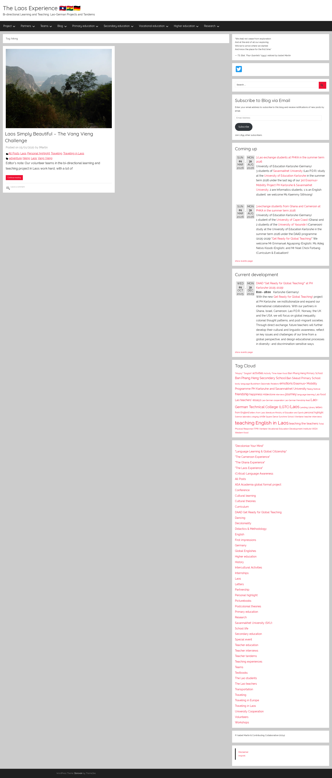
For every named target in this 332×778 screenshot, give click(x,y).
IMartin (43, 147)
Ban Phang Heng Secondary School (260, 378)
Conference (242, 490)
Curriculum (242, 506)
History (239, 562)
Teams (44, 26)
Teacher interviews (246, 650)
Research (210, 26)
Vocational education (152, 26)
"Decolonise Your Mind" (249, 445)
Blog (60, 26)
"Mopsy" (239, 373)
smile (262, 416)
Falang (310, 389)
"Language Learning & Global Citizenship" (261, 451)
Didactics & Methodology (251, 528)
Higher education (184, 26)
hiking (26, 158)
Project (7, 26)
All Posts (13, 153)
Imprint (241, 755)
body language (242, 384)
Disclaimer (243, 752)
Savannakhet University (288, 170)
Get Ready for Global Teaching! (292, 238)
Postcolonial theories (248, 606)
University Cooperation (249, 711)
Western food (241, 432)
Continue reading (14, 177)
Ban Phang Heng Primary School (305, 373)
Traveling (56, 153)
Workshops (242, 722)
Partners (26, 26)
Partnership (242, 589)
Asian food (282, 373)
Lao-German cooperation (273, 400)
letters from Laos (257, 412)
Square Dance (272, 416)
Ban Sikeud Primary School (303, 378)
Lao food (320, 394)
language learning (306, 394)
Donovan (78, 773)
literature (270, 412)
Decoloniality (243, 523)
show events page (244, 261)
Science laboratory (243, 416)
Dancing (240, 517)
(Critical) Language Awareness (254, 473)
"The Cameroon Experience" (252, 456)
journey (291, 394)
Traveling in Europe (247, 700)
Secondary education (117, 26)
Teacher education (246, 645)
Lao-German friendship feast (297, 400)
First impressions (245, 540)
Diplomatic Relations (270, 384)
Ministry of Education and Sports (289, 412)
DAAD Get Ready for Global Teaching (258, 512)
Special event (243, 639)
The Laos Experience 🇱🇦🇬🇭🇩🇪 (42, 8)
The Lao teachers (246, 683)
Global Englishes (245, 550)
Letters (239, 584)
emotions (286, 383)
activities (257, 373)
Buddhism (255, 384)
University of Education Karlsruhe (285, 175)
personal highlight (313, 412)
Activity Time (270, 373)
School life (241, 628)
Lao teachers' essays (248, 400)
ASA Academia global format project (258, 484)
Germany (241, 545)
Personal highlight (38, 153)
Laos (23, 153)
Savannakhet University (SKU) (253, 622)
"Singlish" (247, 373)
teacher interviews (313, 416)
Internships (242, 573)
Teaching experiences (248, 661)
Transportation (244, 689)
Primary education (83, 26)
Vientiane (263, 429)
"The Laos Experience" (249, 468)
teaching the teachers (303, 423)
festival (316, 389)
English (239, 534)
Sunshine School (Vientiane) (291, 416)
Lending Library (307, 407)
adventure (15, 158)
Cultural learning (245, 495)
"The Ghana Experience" (250, 462)
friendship (242, 394)
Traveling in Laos (73, 153)
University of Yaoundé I (292, 224)
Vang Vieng (45, 158)
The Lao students (246, 678)
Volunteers (241, 717)
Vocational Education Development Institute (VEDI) (293, 428)
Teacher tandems (246, 656)
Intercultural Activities (248, 567)
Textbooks (241, 672)
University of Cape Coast (292, 219)
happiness (255, 394)
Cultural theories (245, 501)
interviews (280, 394)
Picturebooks (243, 600)
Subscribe (243, 126)
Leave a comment (18, 187)
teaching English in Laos (262, 423)
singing (255, 416)
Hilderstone (269, 394)
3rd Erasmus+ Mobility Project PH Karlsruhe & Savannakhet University (287, 185)
